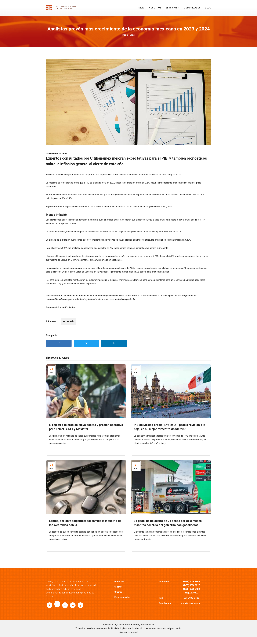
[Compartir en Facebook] (59, 343)
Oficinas (118, 592)
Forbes (72, 307)
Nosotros (155, 7)
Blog (208, 7)
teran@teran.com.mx (191, 603)
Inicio (141, 7)
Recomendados (122, 597)
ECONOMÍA (68, 321)
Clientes (118, 587)
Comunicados (192, 7)
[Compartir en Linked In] (114, 343)
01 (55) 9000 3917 (191, 585)
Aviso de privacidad (128, 632)
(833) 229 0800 (191, 593)
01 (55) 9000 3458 (191, 589)
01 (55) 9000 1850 (191, 581)
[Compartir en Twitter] (86, 343)
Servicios (172, 7)
